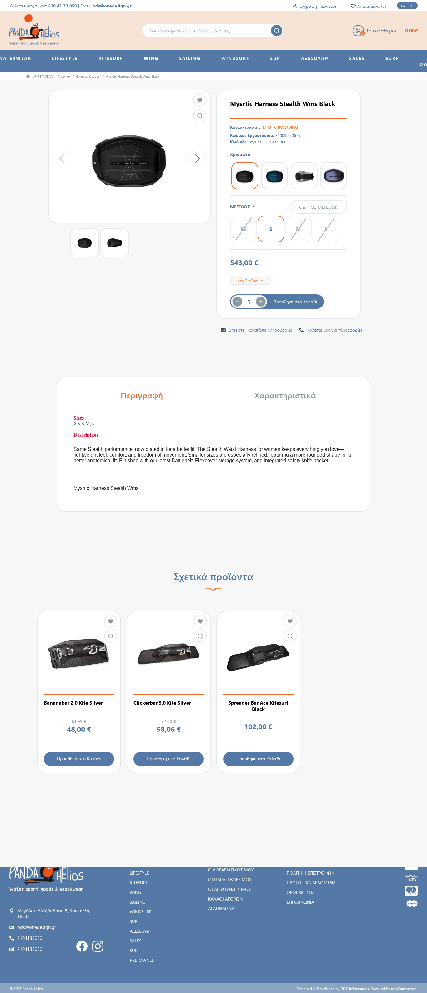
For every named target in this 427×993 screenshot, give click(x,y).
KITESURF (139, 883)
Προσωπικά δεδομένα (311, 883)
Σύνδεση (329, 6)
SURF (135, 950)
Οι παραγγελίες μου (230, 879)
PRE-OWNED (142, 960)
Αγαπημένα (221, 908)
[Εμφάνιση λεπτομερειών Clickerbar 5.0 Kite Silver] (168, 654)
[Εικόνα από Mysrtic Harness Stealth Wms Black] (199, 115)
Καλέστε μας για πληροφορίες (334, 329)
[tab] (142, 395)
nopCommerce (404, 988)
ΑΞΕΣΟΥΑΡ (140, 931)
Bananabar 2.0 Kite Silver (73, 703)
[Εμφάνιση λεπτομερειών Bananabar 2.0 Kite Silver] (79, 654)
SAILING (138, 902)
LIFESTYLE (139, 873)
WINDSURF (140, 912)
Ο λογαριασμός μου (231, 870)
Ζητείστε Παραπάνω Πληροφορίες (260, 329)
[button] (261, 302)
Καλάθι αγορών (225, 899)
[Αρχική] (28, 76)
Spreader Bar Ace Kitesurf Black (258, 706)
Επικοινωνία (300, 902)
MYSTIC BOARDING (280, 127)
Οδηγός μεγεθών (318, 207)
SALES (135, 941)
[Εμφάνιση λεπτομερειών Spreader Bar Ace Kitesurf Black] (258, 654)
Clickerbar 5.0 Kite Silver (162, 703)
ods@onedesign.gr (112, 6)
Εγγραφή (308, 6)
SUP (134, 921)
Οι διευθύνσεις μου (229, 889)
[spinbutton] (249, 301)
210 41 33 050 (62, 6)
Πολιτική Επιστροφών (310, 873)
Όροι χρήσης (300, 892)
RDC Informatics (354, 988)
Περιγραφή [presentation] (142, 395)
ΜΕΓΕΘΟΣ (241, 206)
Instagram (97, 946)
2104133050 (29, 938)
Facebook (82, 946)
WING (135, 892)
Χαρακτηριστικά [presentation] (285, 395)
